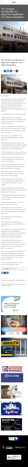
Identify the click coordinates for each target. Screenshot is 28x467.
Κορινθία (2, 57)
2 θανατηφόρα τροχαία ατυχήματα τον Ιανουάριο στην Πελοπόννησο (13, 280)
